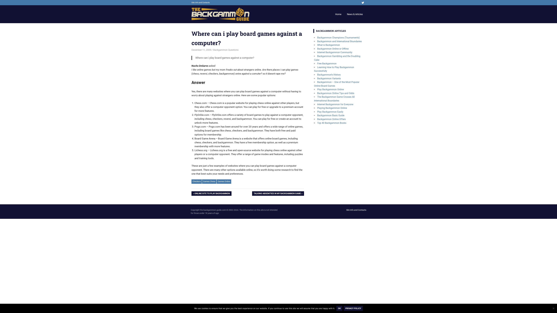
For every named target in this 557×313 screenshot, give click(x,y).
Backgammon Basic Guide (330, 115)
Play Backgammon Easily (330, 111)
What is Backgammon (328, 45)
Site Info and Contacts (200, 2)
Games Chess (209, 181)
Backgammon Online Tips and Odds (335, 93)
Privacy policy (353, 308)
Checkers (196, 181)
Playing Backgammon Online (332, 108)
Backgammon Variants (329, 78)
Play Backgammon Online (330, 89)
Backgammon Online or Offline (333, 48)
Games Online (224, 181)
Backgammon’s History (329, 74)
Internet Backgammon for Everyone (335, 104)
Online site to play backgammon (212, 194)
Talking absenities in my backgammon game (277, 194)
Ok (339, 308)
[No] (553, 308)
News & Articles (355, 14)
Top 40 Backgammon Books (331, 123)
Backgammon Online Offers (331, 119)
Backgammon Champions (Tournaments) (338, 37)
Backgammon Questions (225, 50)
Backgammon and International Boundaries (339, 41)
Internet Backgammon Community (334, 52)
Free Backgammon (327, 63)
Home (338, 14)
